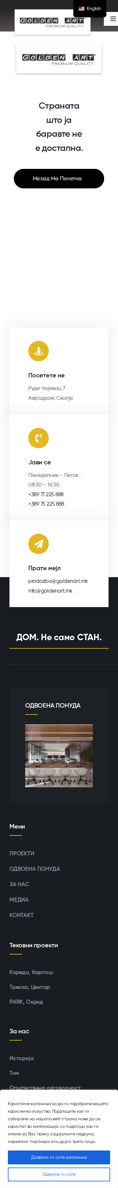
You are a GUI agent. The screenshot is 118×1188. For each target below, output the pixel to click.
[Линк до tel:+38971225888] (38, 438)
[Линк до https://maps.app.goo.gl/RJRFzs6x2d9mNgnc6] (38, 351)
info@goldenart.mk (50, 591)
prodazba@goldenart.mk (58, 581)
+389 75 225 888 (46, 504)
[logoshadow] (52, 22)
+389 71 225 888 (46, 494)
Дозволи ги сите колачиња (59, 1157)
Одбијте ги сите (59, 1174)
